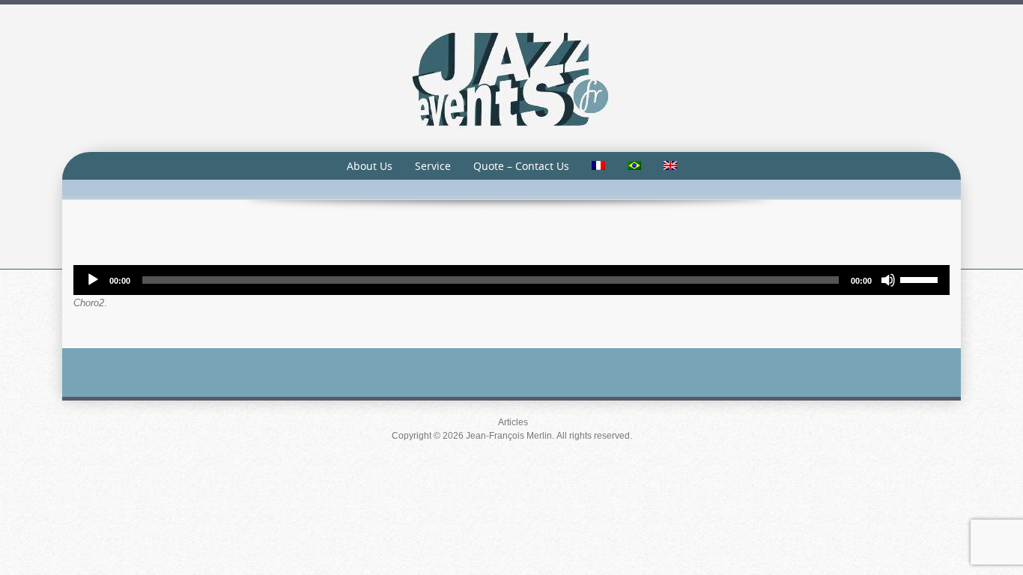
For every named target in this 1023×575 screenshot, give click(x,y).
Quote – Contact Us (521, 166)
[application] (511, 280)
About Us (369, 166)
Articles (513, 422)
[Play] (92, 280)
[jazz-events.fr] (511, 77)
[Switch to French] (598, 166)
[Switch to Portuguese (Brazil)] (634, 166)
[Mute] (888, 280)
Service (433, 166)
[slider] (921, 278)
